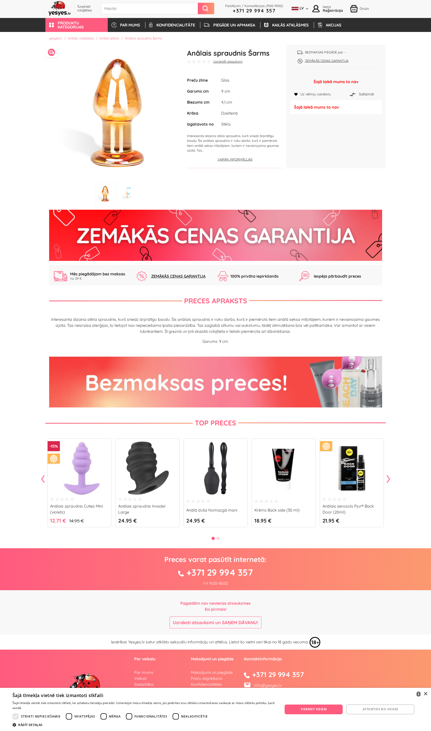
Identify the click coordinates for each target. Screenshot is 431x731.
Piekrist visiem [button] (313, 709)
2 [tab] (127, 194)
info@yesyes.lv (268, 685)
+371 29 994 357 (254, 10)
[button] (76, 25)
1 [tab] (105, 194)
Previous (42, 479)
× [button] (425, 694)
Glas (225, 80)
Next (388, 479)
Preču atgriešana (206, 678)
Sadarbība (144, 684)
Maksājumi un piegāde (212, 672)
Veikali (140, 678)
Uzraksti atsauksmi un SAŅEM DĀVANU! (215, 622)
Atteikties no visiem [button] (380, 709)
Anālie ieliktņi (109, 38)
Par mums (143, 672)
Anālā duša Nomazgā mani (211, 510)
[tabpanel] (116, 112)
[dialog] (215, 709)
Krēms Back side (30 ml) (277, 510)
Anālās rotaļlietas (81, 38)
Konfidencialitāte (206, 684)
